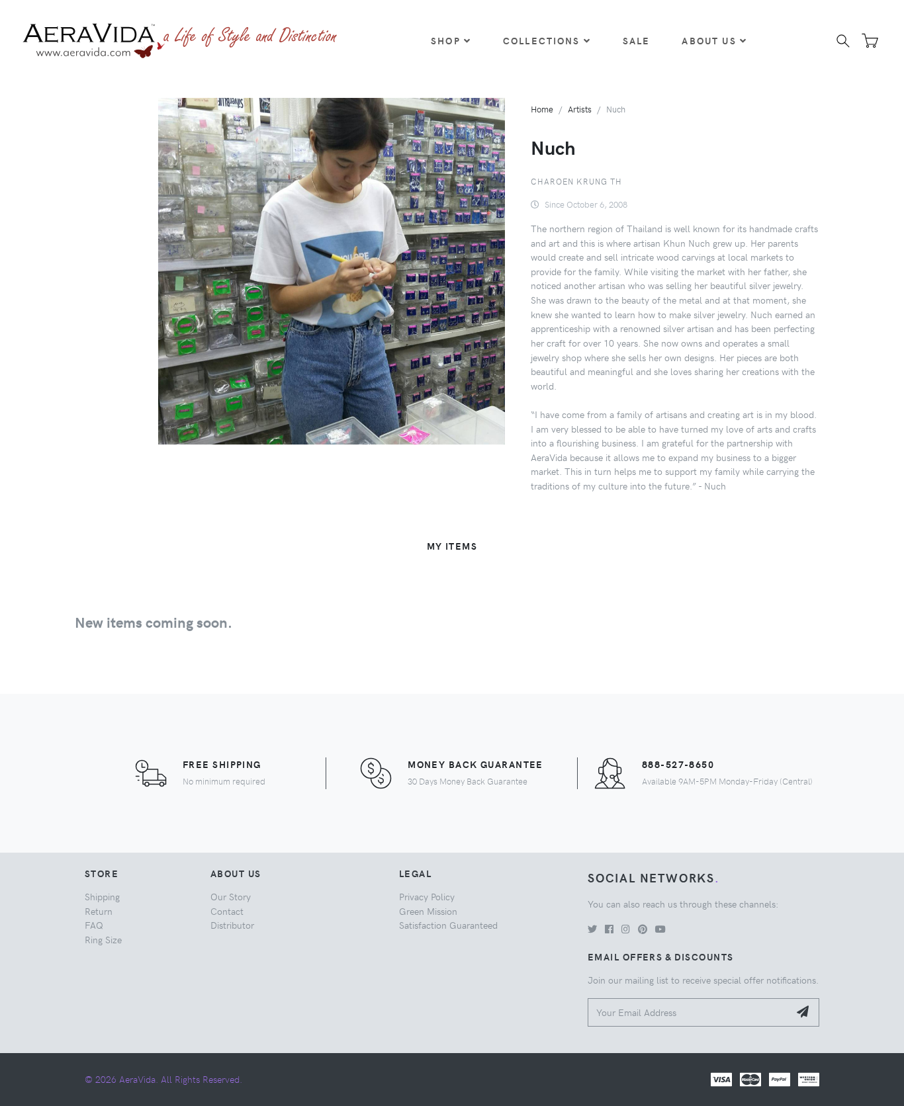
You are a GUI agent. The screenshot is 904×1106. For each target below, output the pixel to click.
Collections (541, 40)
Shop (446, 40)
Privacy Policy (427, 896)
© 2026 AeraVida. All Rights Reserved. (163, 1078)
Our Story (230, 896)
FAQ (94, 924)
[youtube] (660, 928)
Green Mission (428, 910)
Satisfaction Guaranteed (448, 924)
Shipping (102, 896)
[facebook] (609, 928)
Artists (580, 108)
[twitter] (592, 928)
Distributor (232, 924)
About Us (709, 40)
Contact (227, 910)
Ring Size (103, 939)
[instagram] (625, 928)
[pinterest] (642, 928)
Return (99, 910)
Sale (637, 40)
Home (542, 108)
